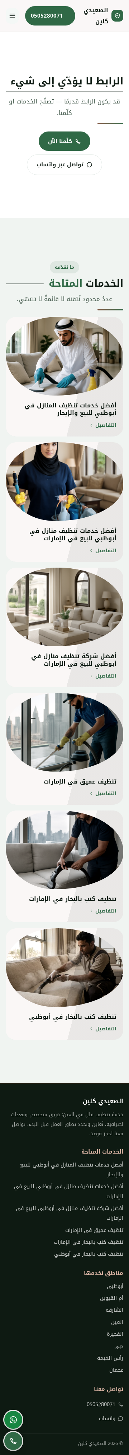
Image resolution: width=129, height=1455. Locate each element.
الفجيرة (115, 1334)
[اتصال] (13, 1441)
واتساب (107, 1418)
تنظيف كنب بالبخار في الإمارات (88, 1242)
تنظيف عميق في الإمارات (94, 1230)
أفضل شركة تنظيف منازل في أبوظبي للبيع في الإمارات (69, 1213)
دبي (118, 1346)
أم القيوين (111, 1298)
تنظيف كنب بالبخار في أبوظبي (88, 1254)
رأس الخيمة (110, 1358)
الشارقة (114, 1310)
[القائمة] (12, 16)
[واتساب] (13, 1420)
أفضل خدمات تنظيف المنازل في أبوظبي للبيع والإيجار (71, 1169)
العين (117, 1322)
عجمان (116, 1370)
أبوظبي (115, 1286)
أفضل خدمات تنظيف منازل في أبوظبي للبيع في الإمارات (68, 1191)
